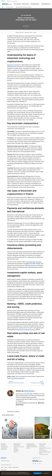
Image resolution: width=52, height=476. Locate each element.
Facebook (33, 463)
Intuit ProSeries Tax (4, 448)
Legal (2, 467)
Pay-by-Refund (16, 450)
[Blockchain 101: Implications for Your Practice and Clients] (26, 428)
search (50, 4)
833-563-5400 (38, 457)
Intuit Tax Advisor (16, 445)
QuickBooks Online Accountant (31, 445)
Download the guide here (17, 378)
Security (10, 467)
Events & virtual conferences (43, 454)
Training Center (41, 445)
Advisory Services (25, 3)
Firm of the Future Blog (43, 450)
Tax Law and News (17, 3)
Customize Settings (46, 473)
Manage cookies (4, 469)
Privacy (6, 467)
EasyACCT (28, 448)
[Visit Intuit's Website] (3, 1)
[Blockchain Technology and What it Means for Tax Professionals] (9, 428)
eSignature (15, 448)
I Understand (37, 473)
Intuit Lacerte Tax (4, 445)
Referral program (4, 449)
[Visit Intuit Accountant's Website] (12, 1)
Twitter (35, 463)
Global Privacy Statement (21, 472)
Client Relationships (45, 3)
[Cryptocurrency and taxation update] (42, 428)
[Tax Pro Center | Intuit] (2, 7)
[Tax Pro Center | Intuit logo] (7, 4)
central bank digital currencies (27, 329)
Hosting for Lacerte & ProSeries (19, 446)
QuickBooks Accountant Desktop (32, 446)
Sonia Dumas (21, 32)
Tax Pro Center (41, 449)
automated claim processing (34, 262)
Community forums (42, 446)
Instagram (37, 463)
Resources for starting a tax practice (45, 448)
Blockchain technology (13, 65)
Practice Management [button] (34, 3)
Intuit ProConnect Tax (4, 446)
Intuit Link (15, 451)
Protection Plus (16, 449)
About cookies (15, 467)
